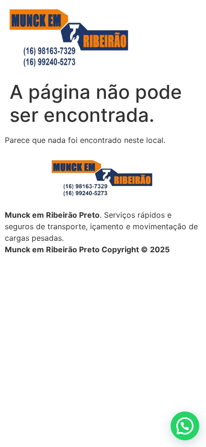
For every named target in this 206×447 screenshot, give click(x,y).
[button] (185, 426)
